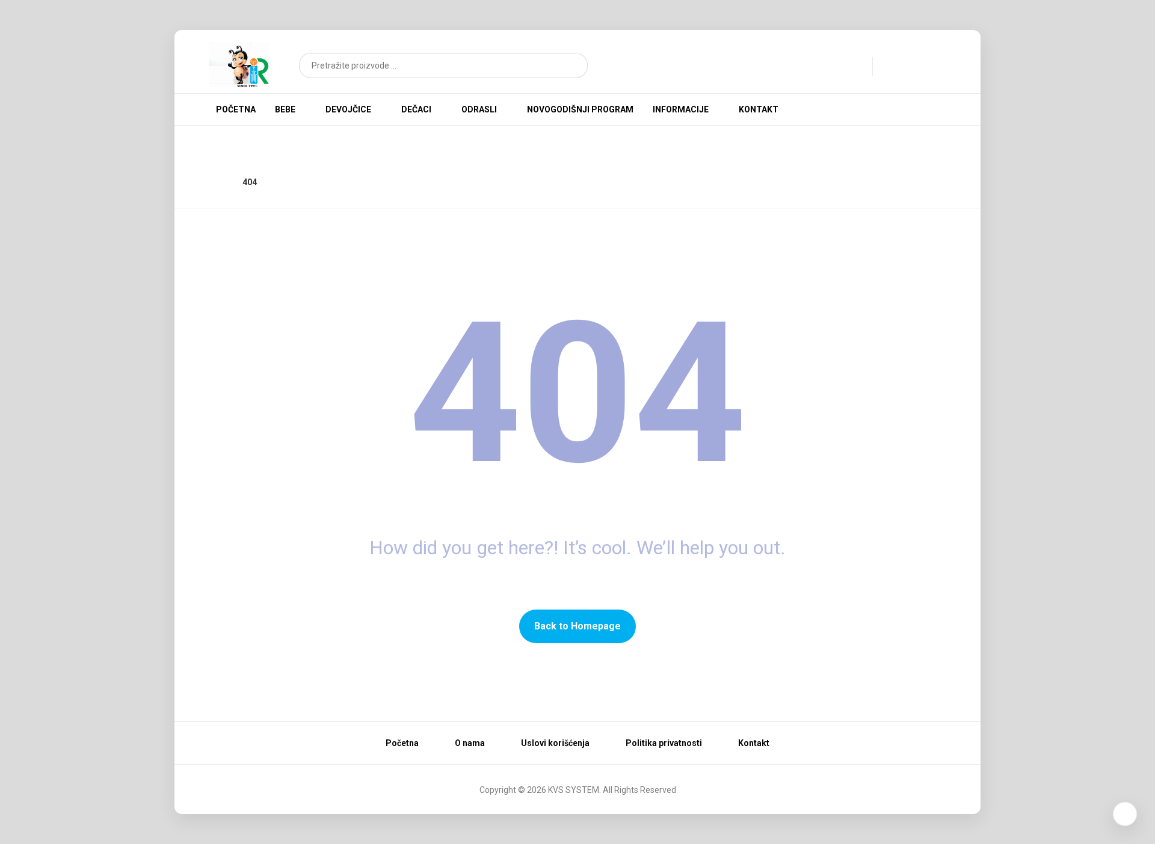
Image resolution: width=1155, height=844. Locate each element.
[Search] (571, 65)
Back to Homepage (577, 626)
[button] (883, 108)
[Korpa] (926, 64)
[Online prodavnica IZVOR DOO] (239, 64)
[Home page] (218, 182)
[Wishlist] (899, 66)
